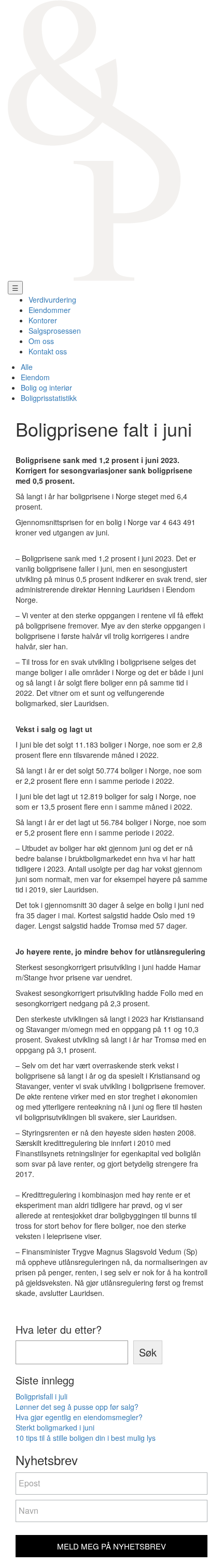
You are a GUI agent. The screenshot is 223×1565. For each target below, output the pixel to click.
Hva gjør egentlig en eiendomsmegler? (79, 1417)
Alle (27, 367)
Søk (148, 1352)
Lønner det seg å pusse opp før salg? (77, 1407)
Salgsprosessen (55, 330)
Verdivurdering (52, 299)
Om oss (41, 341)
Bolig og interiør (46, 387)
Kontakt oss (48, 351)
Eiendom (35, 377)
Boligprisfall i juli (41, 1396)
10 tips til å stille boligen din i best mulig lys (86, 1438)
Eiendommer (50, 310)
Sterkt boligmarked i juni (55, 1427)
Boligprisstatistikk (49, 398)
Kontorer (43, 320)
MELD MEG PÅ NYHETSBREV (111, 1546)
